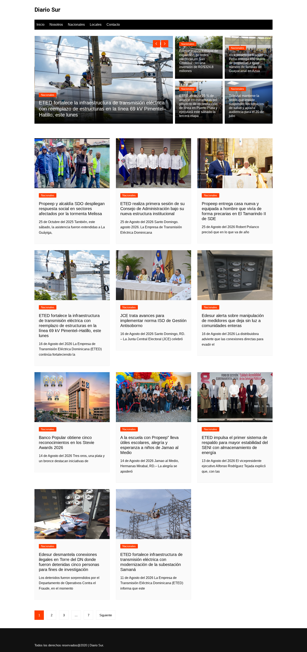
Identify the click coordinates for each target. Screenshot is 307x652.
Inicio (40, 24)
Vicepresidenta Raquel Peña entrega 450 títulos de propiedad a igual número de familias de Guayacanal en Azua (247, 63)
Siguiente (105, 615)
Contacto (113, 24)
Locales (95, 24)
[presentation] (156, 43)
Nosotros (56, 24)
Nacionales (76, 24)
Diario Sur (47, 9)
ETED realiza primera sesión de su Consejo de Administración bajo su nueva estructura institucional (152, 208)
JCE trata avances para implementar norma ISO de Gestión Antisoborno (153, 320)
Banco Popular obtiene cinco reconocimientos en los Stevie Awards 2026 (66, 442)
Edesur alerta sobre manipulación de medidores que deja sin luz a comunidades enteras (233, 320)
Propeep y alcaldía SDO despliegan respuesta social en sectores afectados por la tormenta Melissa (72, 208)
